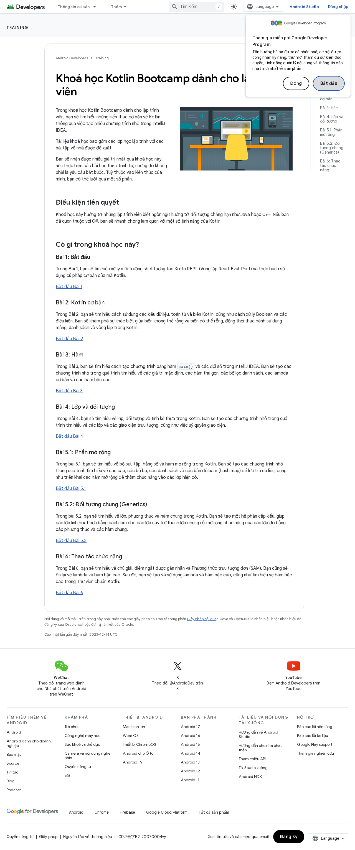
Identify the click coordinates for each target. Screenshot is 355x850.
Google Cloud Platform (166, 812)
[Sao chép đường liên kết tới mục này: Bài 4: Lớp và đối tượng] (120, 407)
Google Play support (314, 744)
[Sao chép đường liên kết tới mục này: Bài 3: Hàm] (89, 355)
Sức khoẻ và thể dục (82, 744)
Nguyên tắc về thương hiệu (87, 836)
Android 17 (190, 726)
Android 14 (190, 753)
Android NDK (250, 776)
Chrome (102, 812)
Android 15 (190, 744)
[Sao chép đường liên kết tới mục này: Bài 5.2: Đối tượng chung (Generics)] (152, 505)
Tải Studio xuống (253, 767)
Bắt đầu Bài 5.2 (71, 540)
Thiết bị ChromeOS (139, 744)
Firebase (127, 812)
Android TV (133, 762)
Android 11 (190, 779)
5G (67, 775)
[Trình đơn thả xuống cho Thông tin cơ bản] (97, 6)
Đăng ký (289, 836)
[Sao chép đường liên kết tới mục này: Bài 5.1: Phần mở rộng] (116, 452)
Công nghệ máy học (82, 735)
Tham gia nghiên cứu (315, 753)
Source (13, 763)
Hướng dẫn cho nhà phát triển (260, 747)
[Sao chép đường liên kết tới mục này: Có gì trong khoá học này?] (144, 245)
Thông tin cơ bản (74, 6)
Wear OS (131, 735)
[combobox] (196, 7)
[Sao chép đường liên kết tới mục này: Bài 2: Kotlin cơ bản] (110, 303)
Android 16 (190, 735)
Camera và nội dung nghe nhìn (87, 755)
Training (17, 27)
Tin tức (12, 772)
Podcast (14, 789)
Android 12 (190, 770)
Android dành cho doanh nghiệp (29, 743)
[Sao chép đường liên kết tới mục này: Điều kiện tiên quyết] (124, 203)
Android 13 (190, 762)
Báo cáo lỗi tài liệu (312, 735)
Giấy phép (48, 836)
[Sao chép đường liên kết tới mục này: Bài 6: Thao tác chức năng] (127, 557)
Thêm (116, 6)
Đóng (296, 83)
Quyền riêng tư (78, 766)
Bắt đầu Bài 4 (69, 436)
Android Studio (304, 6)
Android (14, 732)
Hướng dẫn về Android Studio (258, 734)
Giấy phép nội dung (203, 619)
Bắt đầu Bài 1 (69, 286)
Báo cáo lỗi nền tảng (314, 726)
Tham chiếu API (252, 758)
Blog (10, 780)
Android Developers (72, 58)
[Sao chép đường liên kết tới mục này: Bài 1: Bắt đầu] (95, 257)
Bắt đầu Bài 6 (69, 592)
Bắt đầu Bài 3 (69, 391)
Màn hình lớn (134, 726)
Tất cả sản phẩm (214, 812)
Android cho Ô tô (138, 753)
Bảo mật (14, 754)
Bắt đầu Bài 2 (69, 339)
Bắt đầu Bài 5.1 (71, 488)
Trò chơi (71, 726)
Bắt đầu (329, 83)
